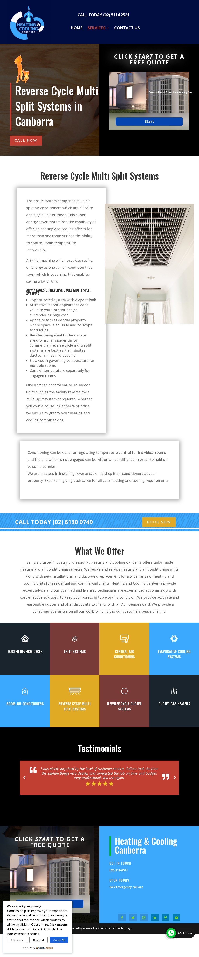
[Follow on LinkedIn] (155, 913)
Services (96, 27)
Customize (17, 940)
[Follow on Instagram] (144, 913)
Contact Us (127, 27)
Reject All (38, 940)
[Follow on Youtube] (176, 913)
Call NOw (26, 140)
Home (77, 27)
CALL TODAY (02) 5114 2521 (103, 15)
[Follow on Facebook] (122, 913)
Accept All (59, 940)
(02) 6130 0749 (73, 522)
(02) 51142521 (118, 865)
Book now (159, 522)
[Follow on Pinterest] (165, 913)
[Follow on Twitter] (133, 913)
